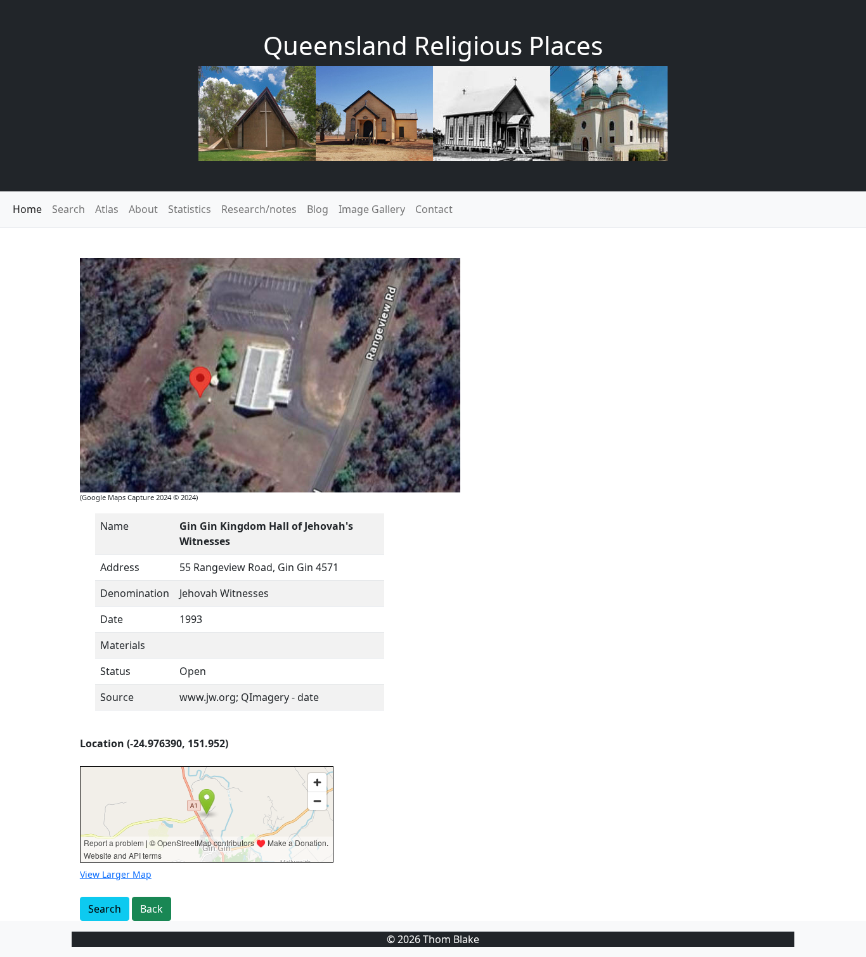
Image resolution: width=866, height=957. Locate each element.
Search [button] (104, 909)
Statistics (189, 209)
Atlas (107, 209)
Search (68, 209)
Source (117, 697)
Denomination (134, 593)
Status (115, 671)
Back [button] (151, 909)
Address (119, 567)
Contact (434, 209)
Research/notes (259, 209)
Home (27, 209)
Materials (122, 645)
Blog (317, 209)
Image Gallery (372, 209)
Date (111, 619)
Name (114, 526)
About (143, 209)
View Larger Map (116, 874)
